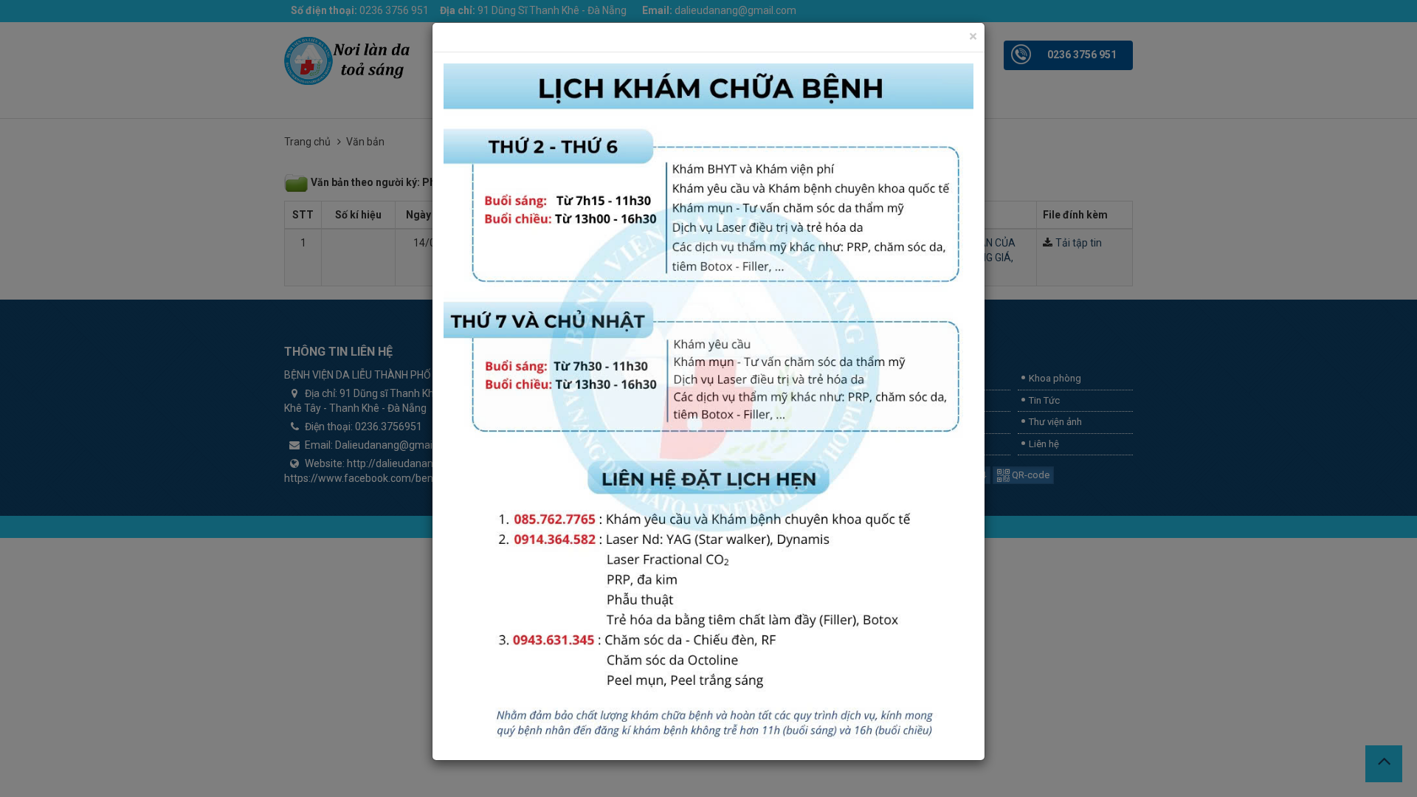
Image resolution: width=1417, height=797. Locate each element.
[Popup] (708, 405)
